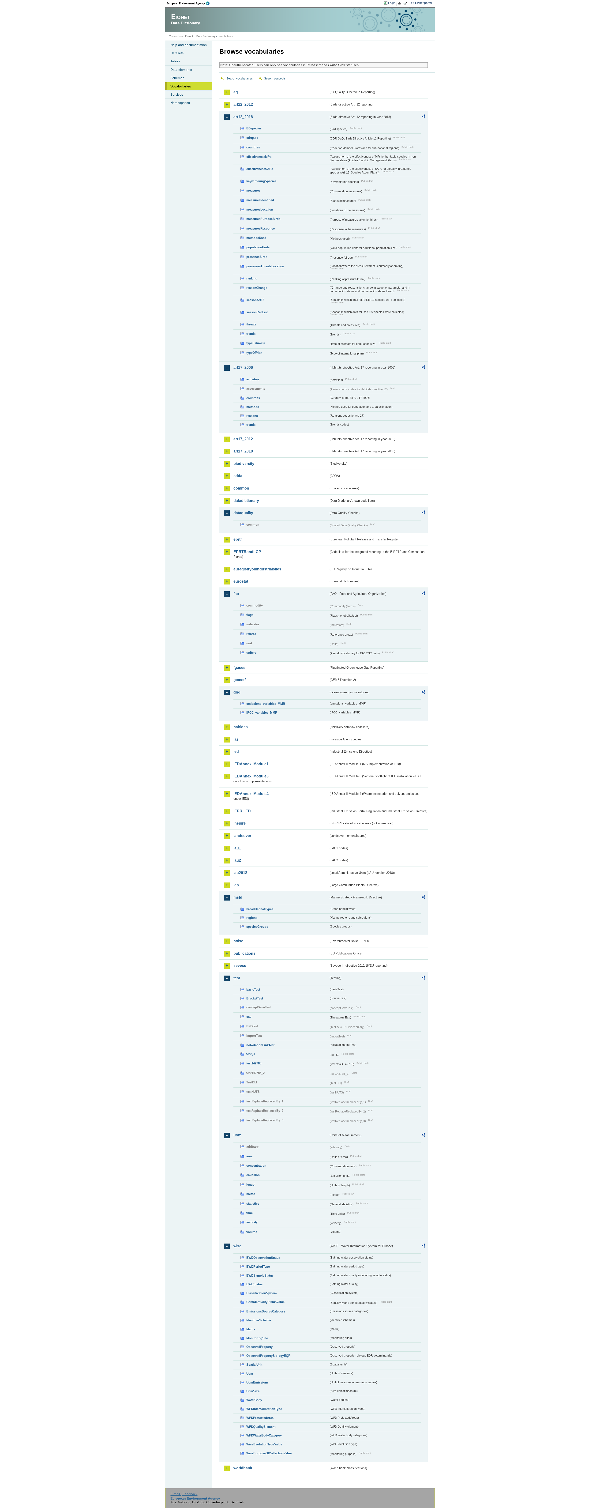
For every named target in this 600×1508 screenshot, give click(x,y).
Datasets (177, 53)
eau (248, 1016)
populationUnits (258, 247)
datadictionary (246, 501)
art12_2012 (243, 104)
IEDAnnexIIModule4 (251, 794)
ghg (236, 692)
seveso (239, 966)
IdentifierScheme (258, 1320)
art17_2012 (243, 439)
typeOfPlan (254, 352)
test (236, 978)
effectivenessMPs (258, 156)
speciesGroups (257, 926)
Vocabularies (180, 86)
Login (391, 3)
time (249, 1213)
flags (249, 615)
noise (238, 941)
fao (236, 594)
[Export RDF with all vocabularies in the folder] (423, 117)
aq (235, 92)
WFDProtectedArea (260, 1418)
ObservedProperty (259, 1347)
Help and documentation (188, 45)
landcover (242, 836)
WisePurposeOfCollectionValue (269, 1453)
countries (253, 147)
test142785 (253, 1063)
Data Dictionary (205, 36)
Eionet (189, 36)
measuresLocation (259, 209)
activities (252, 379)
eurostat (240, 581)
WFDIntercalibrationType (264, 1409)
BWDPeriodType (258, 1266)
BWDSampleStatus (260, 1275)
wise (237, 1246)
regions (251, 918)
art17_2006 (243, 367)
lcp (236, 885)
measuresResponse (260, 228)
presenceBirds (256, 257)
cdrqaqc (252, 137)
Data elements (181, 70)
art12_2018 (243, 117)
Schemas (177, 78)
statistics (252, 1203)
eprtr (237, 539)
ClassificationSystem (261, 1293)
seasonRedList (257, 312)
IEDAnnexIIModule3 (251, 776)
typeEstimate (255, 343)
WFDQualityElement (260, 1427)
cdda (237, 476)
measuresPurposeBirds (263, 219)
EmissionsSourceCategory (265, 1311)
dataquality (243, 513)
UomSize (252, 1391)
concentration (256, 1165)
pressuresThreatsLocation (265, 266)
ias (236, 739)
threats (251, 324)
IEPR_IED (242, 811)
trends (250, 334)
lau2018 (240, 873)
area (249, 1156)
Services (176, 94)
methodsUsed (256, 238)
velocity (252, 1222)
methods (252, 407)
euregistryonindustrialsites (257, 569)
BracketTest (254, 998)
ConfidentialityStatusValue (265, 1302)
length (250, 1184)
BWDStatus (254, 1284)
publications (244, 953)
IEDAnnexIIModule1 (251, 764)
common (241, 488)
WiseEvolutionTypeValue (264, 1444)
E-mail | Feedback (183, 1494)
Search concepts (274, 78)
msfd (237, 897)
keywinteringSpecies (261, 181)
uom (237, 1135)
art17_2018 (243, 451)
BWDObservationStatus (263, 1257)
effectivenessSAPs (259, 169)
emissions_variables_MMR (265, 703)
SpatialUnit (254, 1364)
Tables (175, 61)
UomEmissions (257, 1382)
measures (253, 190)
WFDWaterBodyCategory (264, 1435)
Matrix (250, 1329)
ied (236, 752)
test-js (250, 1054)
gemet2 (240, 680)
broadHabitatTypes (259, 909)
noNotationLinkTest (260, 1045)
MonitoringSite (257, 1338)
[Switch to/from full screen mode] (406, 3)
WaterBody (254, 1400)
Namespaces (180, 103)
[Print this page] (400, 3)
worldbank (242, 1468)
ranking (251, 278)
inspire (239, 823)
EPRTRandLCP (247, 552)
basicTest (253, 989)
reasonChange (256, 288)
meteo (250, 1194)
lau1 (237, 848)
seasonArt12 (255, 300)
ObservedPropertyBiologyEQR (268, 1355)
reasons (252, 416)
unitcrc (251, 652)
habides (240, 727)
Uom (249, 1373)
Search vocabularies (239, 78)
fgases (239, 668)
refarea (251, 634)
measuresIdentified (260, 200)
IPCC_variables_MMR (261, 712)
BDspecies (254, 128)
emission (253, 1175)
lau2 (237, 860)
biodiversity (243, 464)
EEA (190, 3)
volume (251, 1232)
